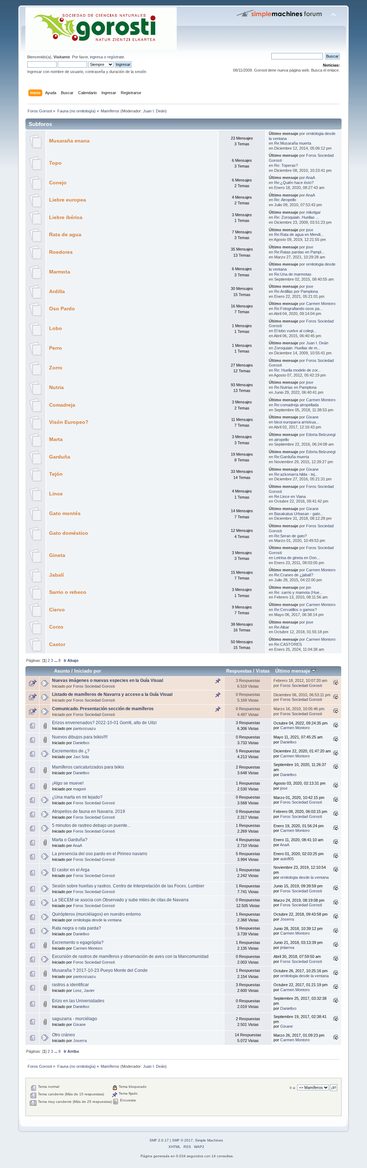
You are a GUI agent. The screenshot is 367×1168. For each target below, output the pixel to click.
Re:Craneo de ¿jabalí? (293, 575)
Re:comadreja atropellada (296, 405)
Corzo (56, 627)
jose (309, 230)
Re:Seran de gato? (290, 536)
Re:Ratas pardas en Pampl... (299, 252)
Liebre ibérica (65, 217)
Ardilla (57, 291)
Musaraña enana (69, 141)
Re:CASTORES (288, 644)
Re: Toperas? (286, 165)
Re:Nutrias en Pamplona (295, 387)
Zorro (55, 367)
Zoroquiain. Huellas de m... (297, 348)
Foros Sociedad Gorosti (94, 686)
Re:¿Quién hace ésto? (294, 182)
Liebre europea (67, 200)
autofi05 (287, 859)
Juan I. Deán (154, 111)
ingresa (96, 57)
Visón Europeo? (69, 422)
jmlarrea (287, 947)
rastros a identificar (70, 984)
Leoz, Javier (84, 990)
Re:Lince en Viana (290, 496)
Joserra (287, 919)
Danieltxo (81, 743)
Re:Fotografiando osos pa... (298, 308)
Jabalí (56, 575)
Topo (55, 163)
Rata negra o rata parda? (76, 928)
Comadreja (62, 405)
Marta (56, 439)
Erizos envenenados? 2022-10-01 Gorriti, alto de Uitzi (104, 722)
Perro (55, 348)
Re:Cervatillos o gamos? (295, 609)
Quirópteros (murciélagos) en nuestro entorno (96, 914)
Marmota (59, 272)
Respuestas (239, 671)
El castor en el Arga (71, 869)
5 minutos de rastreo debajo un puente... (91, 825)
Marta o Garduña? (69, 839)
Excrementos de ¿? (71, 750)
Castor (57, 644)
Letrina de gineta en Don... (297, 558)
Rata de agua (65, 234)
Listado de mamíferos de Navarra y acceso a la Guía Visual (112, 694)
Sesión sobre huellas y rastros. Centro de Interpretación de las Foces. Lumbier (128, 885)
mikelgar (313, 212)
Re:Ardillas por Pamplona (296, 291)
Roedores (61, 252)
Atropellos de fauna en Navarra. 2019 (88, 811)
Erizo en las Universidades (78, 1000)
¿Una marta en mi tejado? (77, 797)
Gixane (312, 417)
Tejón (56, 474)
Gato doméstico (68, 533)
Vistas (263, 671)
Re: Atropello (285, 200)
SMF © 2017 (182, 1140)
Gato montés (65, 513)
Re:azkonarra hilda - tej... (296, 474)
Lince (56, 493)
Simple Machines (209, 1140)
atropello (281, 439)
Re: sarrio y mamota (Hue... (298, 592)
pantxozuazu (84, 728)
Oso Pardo (62, 308)
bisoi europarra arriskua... (296, 422)
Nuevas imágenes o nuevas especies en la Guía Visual (107, 680)
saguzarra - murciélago (74, 1018)
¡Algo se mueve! (68, 783)
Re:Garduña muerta (291, 457)
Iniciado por (87, 671)
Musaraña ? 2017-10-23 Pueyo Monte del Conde (100, 970)
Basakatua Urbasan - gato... (298, 514)
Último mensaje (293, 671)
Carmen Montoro (320, 303)
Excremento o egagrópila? (78, 942)
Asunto (62, 671)
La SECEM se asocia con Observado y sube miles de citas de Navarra (120, 899)
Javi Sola (81, 757)
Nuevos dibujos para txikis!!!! (80, 737)
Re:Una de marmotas (292, 274)
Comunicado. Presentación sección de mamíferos (103, 708)
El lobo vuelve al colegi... (295, 331)
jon (308, 587)
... (56, 660)
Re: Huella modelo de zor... (297, 370)
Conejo (58, 182)
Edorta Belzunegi (320, 434)
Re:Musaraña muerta (292, 143)
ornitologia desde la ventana (304, 877)
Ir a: (293, 1088)
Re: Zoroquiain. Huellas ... (296, 217)
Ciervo (57, 609)
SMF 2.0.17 (159, 1140)
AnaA (310, 177)
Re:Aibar (281, 627)
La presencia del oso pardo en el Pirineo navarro (99, 853)
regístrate (115, 57)
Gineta (57, 555)
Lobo (55, 328)
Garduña (59, 457)
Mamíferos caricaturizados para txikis (88, 767)
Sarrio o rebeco (67, 592)
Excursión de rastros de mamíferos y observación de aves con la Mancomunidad (130, 956)
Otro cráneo (63, 1034)
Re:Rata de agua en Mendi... (299, 234)
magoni (79, 789)
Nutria (56, 387)
